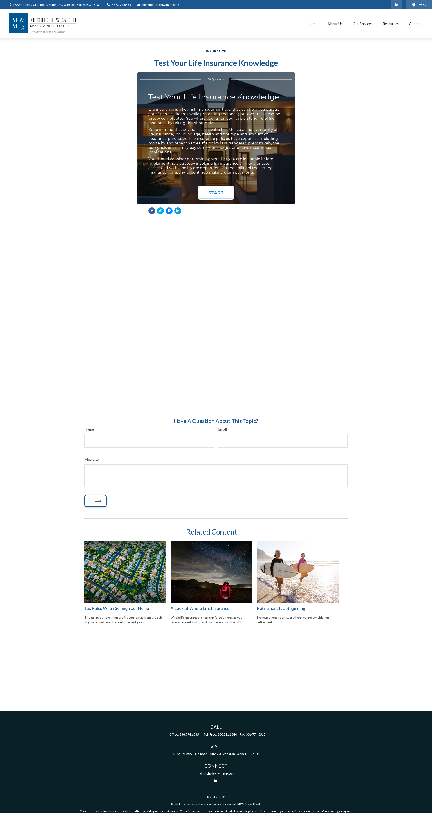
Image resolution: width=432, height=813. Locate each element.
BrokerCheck (253, 803)
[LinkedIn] (397, 4)
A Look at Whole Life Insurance (200, 608)
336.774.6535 (121, 5)
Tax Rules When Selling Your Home (116, 608)
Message (91, 459)
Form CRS (219, 796)
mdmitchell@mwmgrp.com (160, 5)
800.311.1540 (227, 734)
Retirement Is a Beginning (281, 608)
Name (89, 429)
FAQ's (422, 5)
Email (222, 429)
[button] (312, 23)
